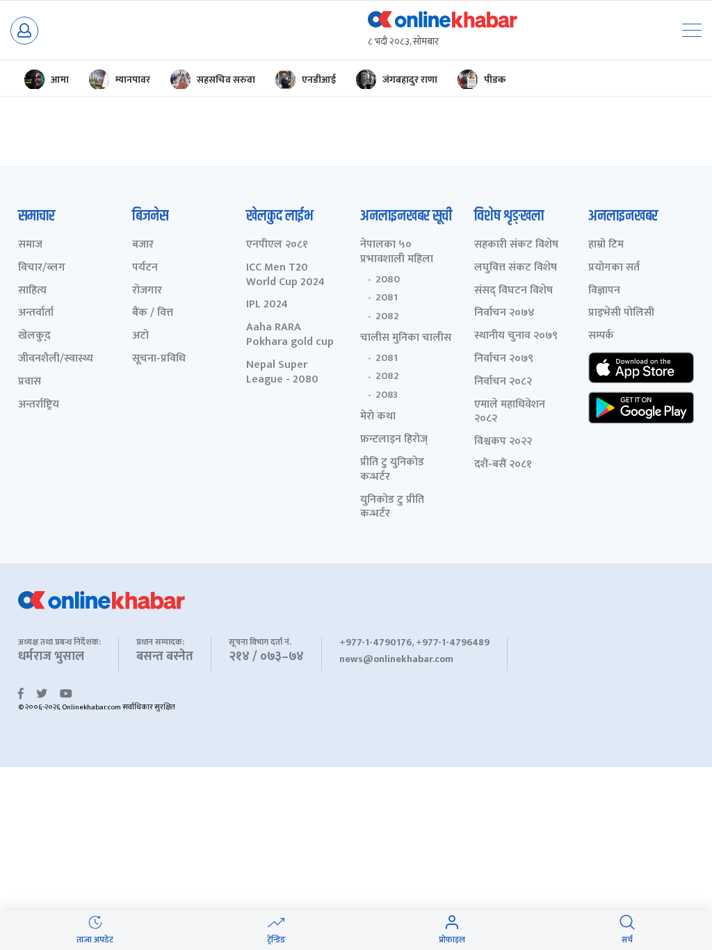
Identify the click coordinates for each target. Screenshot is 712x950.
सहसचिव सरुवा (226, 80)
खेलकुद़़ (34, 336)
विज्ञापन (604, 291)
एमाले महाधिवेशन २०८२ (509, 412)
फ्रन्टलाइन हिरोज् (394, 440)
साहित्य (32, 291)
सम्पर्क (601, 336)
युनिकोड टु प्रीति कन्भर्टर (392, 507)
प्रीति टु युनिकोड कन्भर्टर (392, 470)
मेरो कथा (378, 417)
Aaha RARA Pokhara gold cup (290, 335)
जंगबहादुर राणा (409, 80)
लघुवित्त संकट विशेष (515, 268)
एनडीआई (319, 80)
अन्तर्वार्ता (36, 313)
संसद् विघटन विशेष (513, 291)
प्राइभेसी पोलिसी (621, 313)
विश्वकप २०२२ (503, 442)
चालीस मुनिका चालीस (405, 338)
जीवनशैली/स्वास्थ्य (55, 359)
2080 (387, 280)
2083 (386, 395)
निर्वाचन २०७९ (503, 359)
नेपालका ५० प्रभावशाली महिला (396, 252)
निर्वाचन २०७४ (504, 313)
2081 (386, 298)
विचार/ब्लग (41, 268)
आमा (60, 80)
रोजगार (147, 291)
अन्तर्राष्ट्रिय (38, 405)
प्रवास (29, 382)
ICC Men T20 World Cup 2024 (285, 275)
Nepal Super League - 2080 (282, 372)
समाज (30, 245)
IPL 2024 (267, 305)
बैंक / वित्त (152, 313)
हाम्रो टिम (606, 245)
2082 (387, 316)
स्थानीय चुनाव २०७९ (516, 336)
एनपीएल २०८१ (277, 245)
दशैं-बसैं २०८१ (503, 465)
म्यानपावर (132, 80)
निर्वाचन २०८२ (503, 382)
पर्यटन (145, 268)
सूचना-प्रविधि (159, 359)
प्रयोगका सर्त (614, 268)
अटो (140, 336)
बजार (143, 245)
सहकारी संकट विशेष (516, 245)
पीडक (494, 80)
